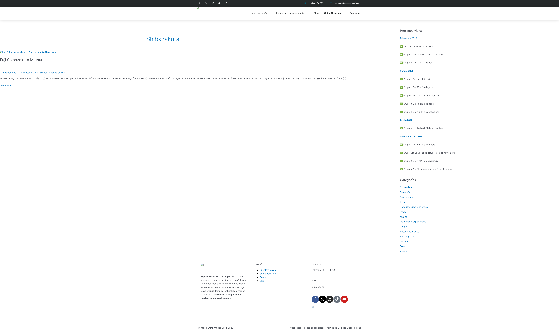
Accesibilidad (354, 327)
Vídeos (403, 251)
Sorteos (404, 241)
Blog (316, 13)
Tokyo (403, 246)
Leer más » (5, 85)
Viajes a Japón (259, 13)
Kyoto (403, 212)
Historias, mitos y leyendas (414, 207)
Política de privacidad (314, 327)
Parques (43, 72)
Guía (35, 72)
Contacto (355, 13)
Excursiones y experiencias (290, 13)
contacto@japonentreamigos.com (335, 280)
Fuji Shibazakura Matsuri (22, 60)
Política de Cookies (336, 327)
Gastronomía (406, 197)
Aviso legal (295, 327)
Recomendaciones (409, 231)
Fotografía (405, 192)
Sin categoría (407, 236)
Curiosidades (25, 72)
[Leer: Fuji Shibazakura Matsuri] (28, 52)
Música (403, 216)
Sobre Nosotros (332, 13)
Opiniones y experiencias (413, 221)
